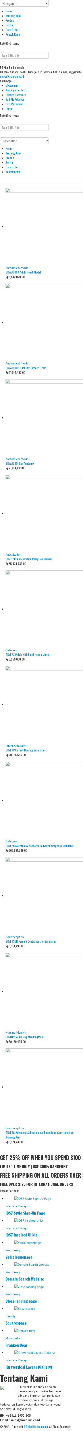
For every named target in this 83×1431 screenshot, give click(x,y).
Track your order (15, 90)
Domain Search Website (25, 1279)
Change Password (16, 94)
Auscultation (13, 555)
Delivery (11, 650)
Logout (10, 108)
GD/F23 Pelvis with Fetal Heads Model (27, 654)
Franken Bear (16, 1345)
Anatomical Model (17, 268)
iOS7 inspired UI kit (21, 1235)
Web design (13, 1250)
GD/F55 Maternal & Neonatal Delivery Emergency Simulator (40, 845)
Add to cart (12, 281)
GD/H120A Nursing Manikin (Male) (25, 1036)
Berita (9, 25)
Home (9, 11)
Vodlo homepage (19, 1257)
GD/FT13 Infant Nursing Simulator (25, 750)
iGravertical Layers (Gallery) (29, 1367)
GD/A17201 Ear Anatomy (20, 463)
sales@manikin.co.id (12, 76)
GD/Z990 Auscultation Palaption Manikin (29, 559)
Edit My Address (15, 99)
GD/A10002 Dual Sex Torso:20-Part (26, 367)
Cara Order (12, 29)
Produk (10, 20)
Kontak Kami (13, 34)
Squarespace (16, 1323)
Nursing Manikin (16, 1032)
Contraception (15, 937)
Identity (10, 1316)
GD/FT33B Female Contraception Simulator (31, 941)
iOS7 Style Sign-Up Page (25, 1213)
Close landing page (21, 1301)
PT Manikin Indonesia (36, 1426)
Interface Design (16, 1206)
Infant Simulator (16, 746)
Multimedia (13, 1338)
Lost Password (14, 104)
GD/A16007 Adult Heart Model (23, 272)
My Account (12, 85)
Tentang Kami (13, 15)
